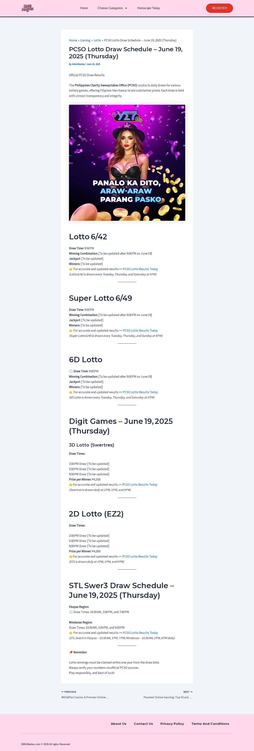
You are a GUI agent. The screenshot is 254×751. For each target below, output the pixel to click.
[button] (219, 8)
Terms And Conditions (210, 724)
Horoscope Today (148, 8)
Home (84, 8)
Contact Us (143, 724)
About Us (118, 724)
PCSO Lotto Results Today (140, 269)
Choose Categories (110, 8)
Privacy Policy (172, 724)
